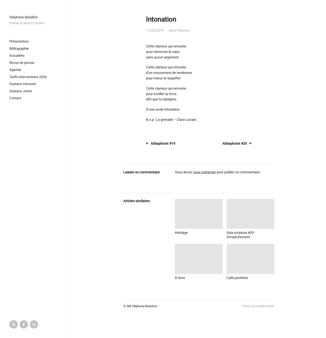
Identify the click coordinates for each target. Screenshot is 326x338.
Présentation (19, 41)
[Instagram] (34, 324)
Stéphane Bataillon (23, 17)
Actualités (17, 55)
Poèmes (183, 30)
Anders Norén (265, 306)
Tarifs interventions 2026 (28, 77)
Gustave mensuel (22, 84)
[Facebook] (24, 324)
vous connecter (204, 172)
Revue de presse (21, 63)
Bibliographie (19, 48)
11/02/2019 (155, 30)
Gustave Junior (20, 91)
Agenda (15, 70)
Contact (15, 98)
